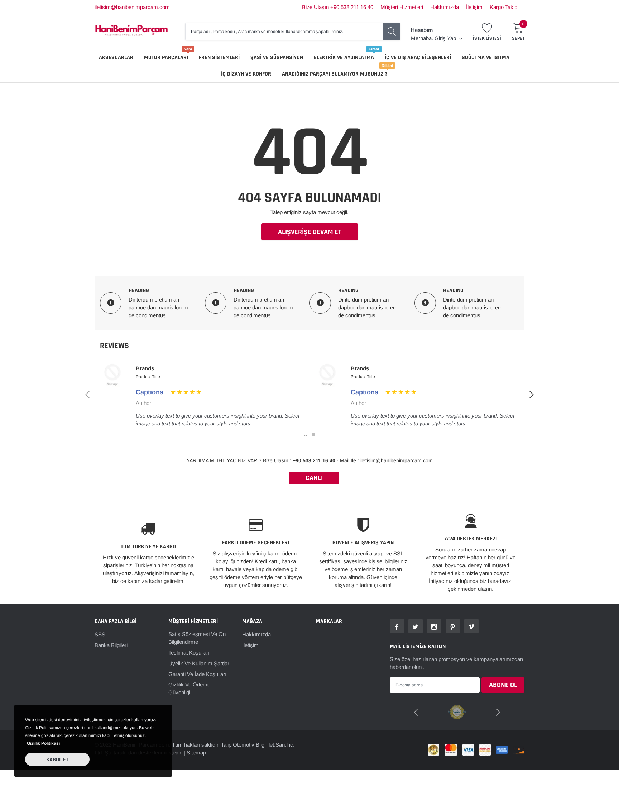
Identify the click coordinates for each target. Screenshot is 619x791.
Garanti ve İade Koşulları (197, 674)
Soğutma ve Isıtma (485, 57)
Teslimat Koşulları (189, 653)
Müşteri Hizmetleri (401, 7)
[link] (397, 626)
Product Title (148, 376)
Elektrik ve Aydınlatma (344, 57)
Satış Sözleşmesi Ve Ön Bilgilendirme (197, 638)
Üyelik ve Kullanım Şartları (199, 663)
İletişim (474, 7)
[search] (391, 31)
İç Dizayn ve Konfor (246, 74)
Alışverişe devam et (309, 232)
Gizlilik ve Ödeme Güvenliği (189, 688)
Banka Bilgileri (111, 645)
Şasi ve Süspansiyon (276, 57)
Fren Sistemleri (219, 57)
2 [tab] (313, 434)
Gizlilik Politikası (43, 743)
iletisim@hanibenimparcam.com (132, 7)
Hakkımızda (444, 7)
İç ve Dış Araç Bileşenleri (418, 57)
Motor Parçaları (166, 57)
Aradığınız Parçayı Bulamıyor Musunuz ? (334, 74)
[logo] (131, 31)
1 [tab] (305, 434)
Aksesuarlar (116, 57)
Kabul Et (57, 759)
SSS (100, 634)
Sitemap (196, 752)
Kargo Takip (503, 7)
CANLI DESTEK (314, 478)
